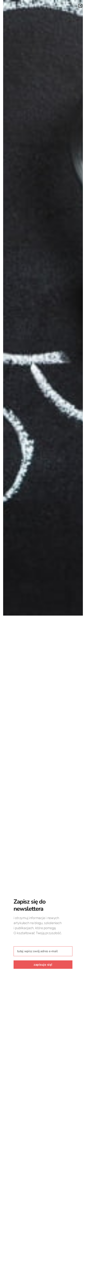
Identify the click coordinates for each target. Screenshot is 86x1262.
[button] (80, 5)
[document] (43, 631)
